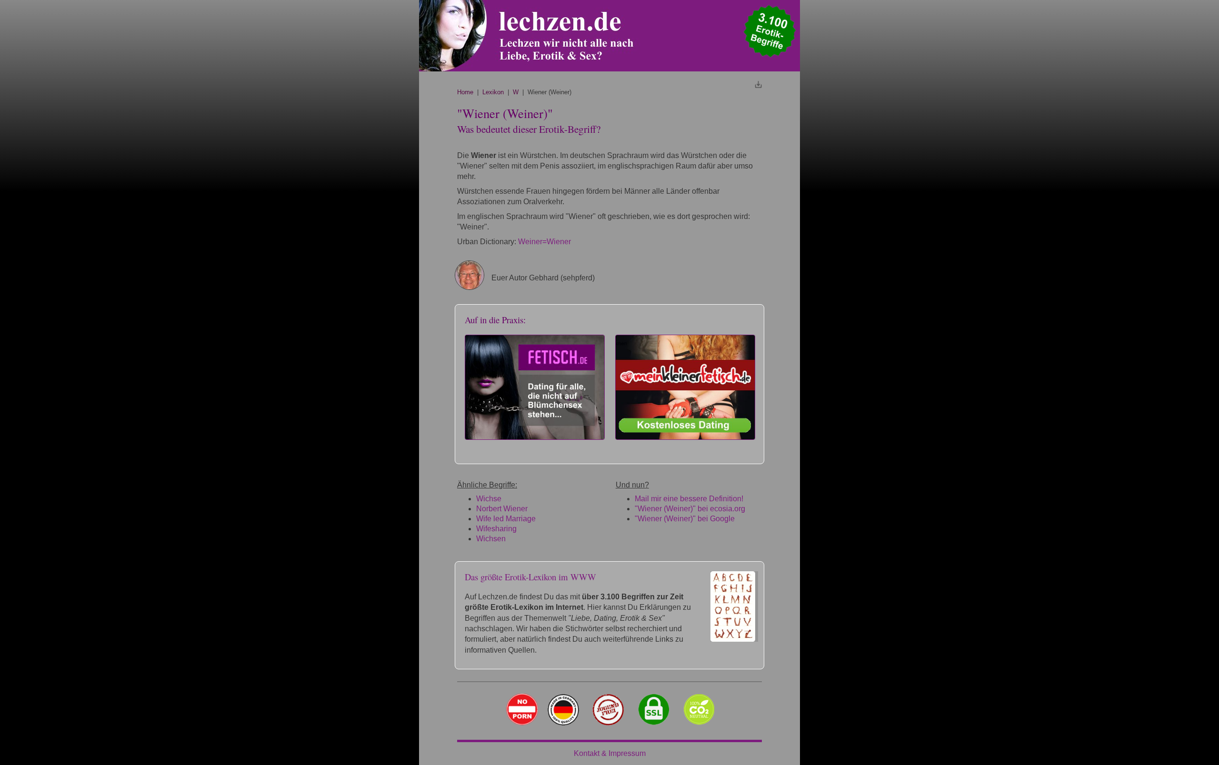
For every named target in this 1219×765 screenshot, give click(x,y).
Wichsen (491, 539)
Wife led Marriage (506, 519)
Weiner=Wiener (544, 242)
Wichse (488, 499)
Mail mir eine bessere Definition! (689, 499)
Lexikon (493, 92)
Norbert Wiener (502, 509)
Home (465, 92)
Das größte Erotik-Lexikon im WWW (530, 577)
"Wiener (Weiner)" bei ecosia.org (690, 509)
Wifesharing (496, 529)
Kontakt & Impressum (610, 753)
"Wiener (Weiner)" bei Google (685, 519)
